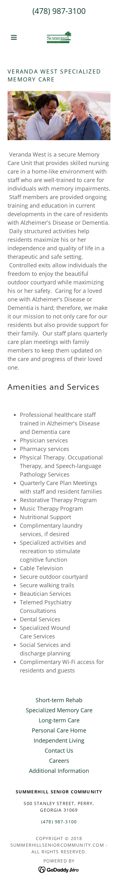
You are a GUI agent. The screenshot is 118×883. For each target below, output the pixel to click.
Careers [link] (59, 760)
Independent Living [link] (59, 740)
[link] (59, 37)
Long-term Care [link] (59, 720)
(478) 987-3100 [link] (59, 10)
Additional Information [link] (59, 770)
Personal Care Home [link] (59, 730)
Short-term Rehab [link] (59, 700)
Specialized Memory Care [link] (59, 710)
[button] (15, 37)
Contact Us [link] (59, 750)
